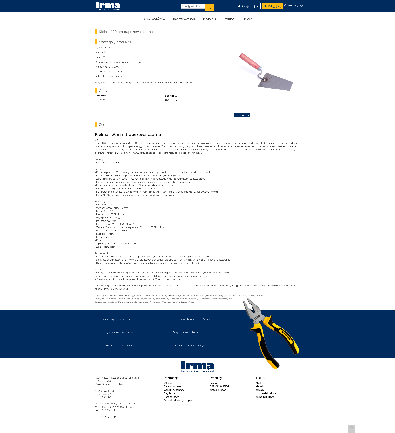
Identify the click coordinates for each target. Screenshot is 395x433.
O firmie (168, 383)
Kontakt (230, 18)
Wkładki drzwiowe (265, 397)
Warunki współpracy (174, 390)
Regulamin (169, 393)
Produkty (209, 18)
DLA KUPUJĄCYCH (184, 18)
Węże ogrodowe (218, 390)
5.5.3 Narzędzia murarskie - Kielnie (175, 82)
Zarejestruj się (250, 6)
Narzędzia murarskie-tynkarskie (140, 82)
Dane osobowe (171, 397)
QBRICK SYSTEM (219, 386)
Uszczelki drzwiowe (266, 393)
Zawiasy (260, 390)
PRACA (248, 18)
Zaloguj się (274, 6)
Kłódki (259, 383)
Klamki (259, 386)
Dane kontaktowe (172, 386)
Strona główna (154, 18)
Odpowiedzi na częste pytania (179, 400)
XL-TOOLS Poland (114, 82)
